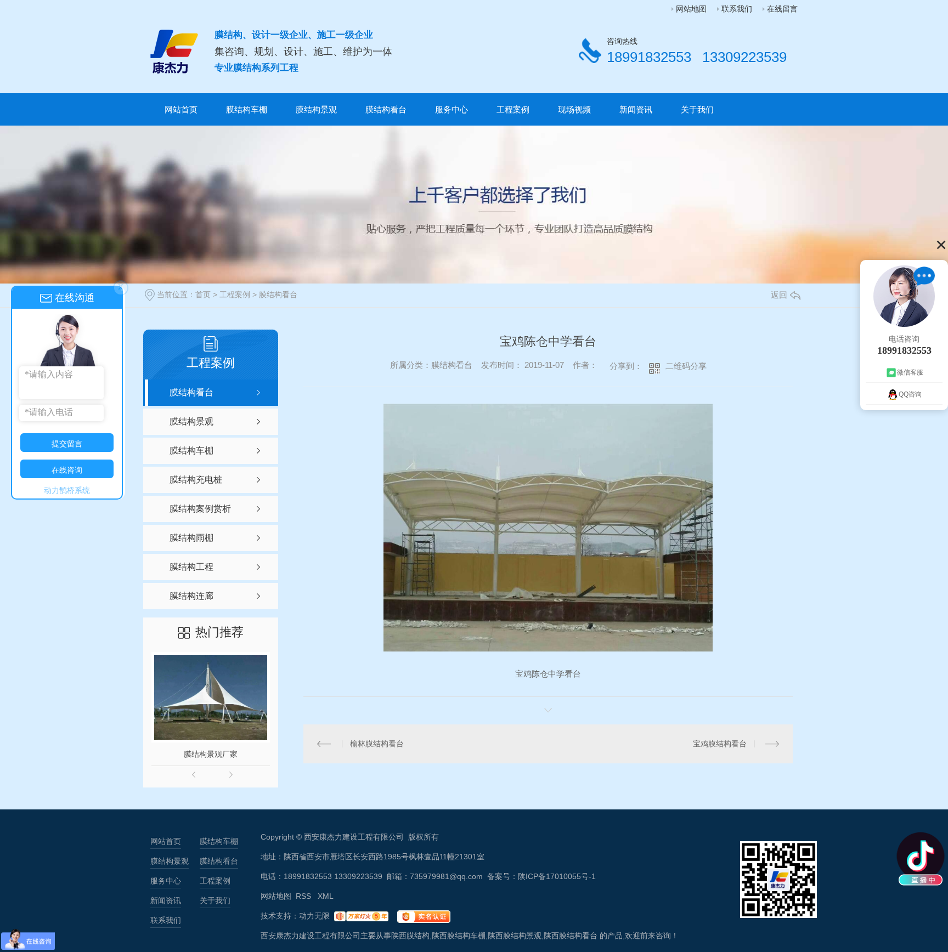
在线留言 (782, 8)
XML (326, 896)
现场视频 (574, 109)
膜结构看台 (386, 109)
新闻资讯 (635, 109)
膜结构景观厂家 (211, 754)
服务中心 (451, 109)
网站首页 (181, 109)
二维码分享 (686, 366)
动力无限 (314, 915)
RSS (304, 896)
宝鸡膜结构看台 (720, 743)
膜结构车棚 (246, 109)
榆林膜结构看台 (377, 743)
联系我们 (736, 8)
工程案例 (512, 109)
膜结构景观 (316, 109)
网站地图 (691, 8)
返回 (779, 294)
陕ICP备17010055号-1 (557, 876)
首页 (203, 294)
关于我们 (697, 109)
